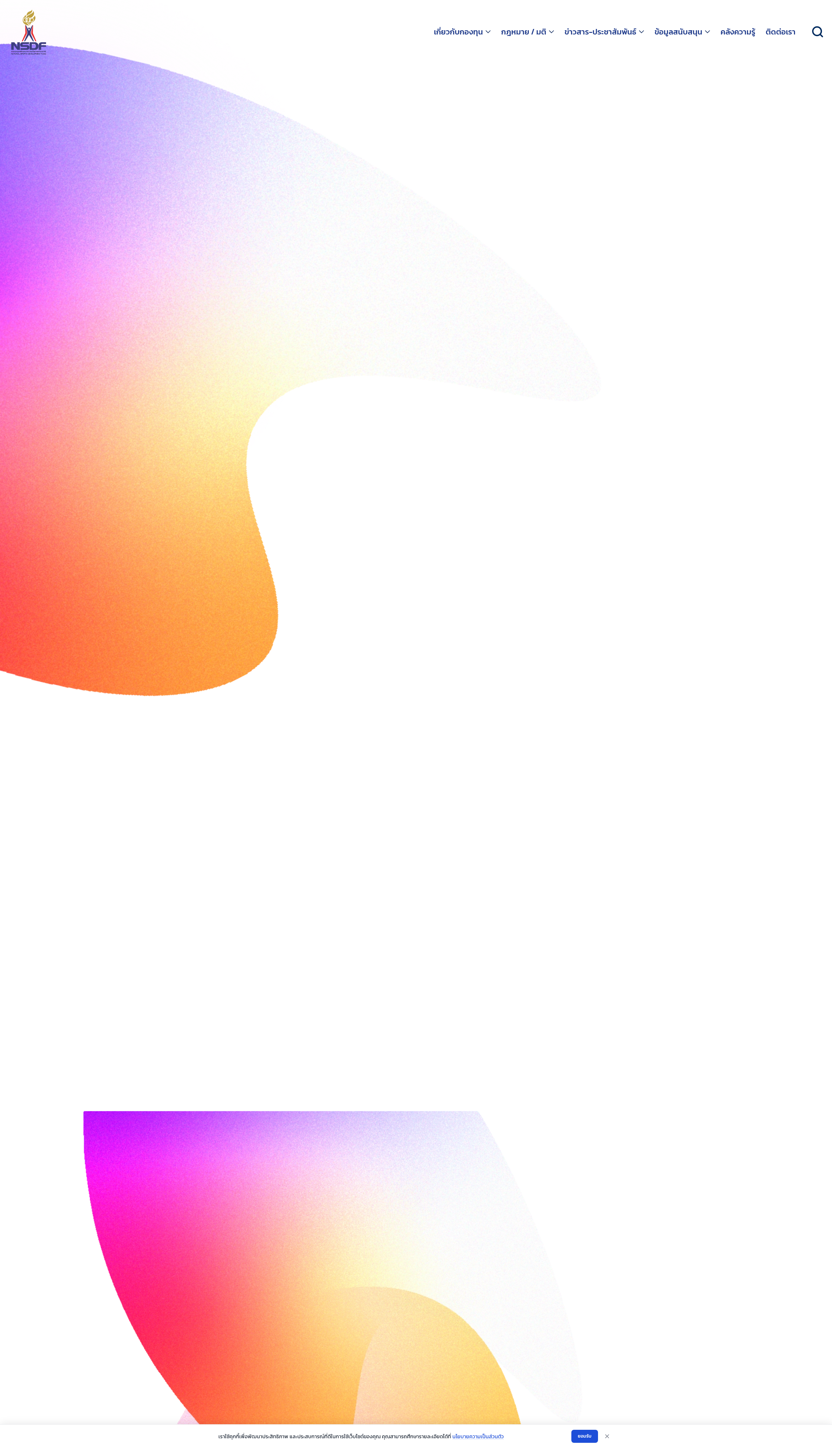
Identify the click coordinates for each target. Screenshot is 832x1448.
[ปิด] (607, 1436)
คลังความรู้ (738, 32)
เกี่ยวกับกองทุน (458, 32)
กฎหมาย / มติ (523, 32)
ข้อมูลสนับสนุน (678, 32)
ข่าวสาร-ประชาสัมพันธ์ (600, 32)
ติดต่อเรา (781, 32)
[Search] (818, 32)
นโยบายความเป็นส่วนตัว (478, 1436)
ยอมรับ (585, 1436)
